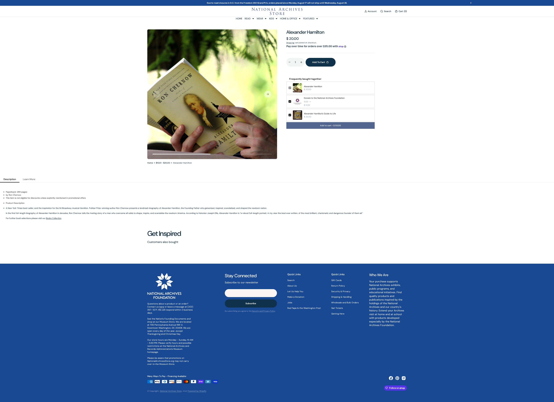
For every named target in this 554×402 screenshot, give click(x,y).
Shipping (290, 43)
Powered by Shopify (197, 391)
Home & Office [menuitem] (288, 18)
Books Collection (53, 218)
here (161, 306)
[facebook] (391, 378)
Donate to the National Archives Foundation (324, 98)
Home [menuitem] (239, 18)
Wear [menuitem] (260, 18)
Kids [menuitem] (271, 18)
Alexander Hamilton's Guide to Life (320, 113)
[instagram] (403, 378)
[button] (371, 11)
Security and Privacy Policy (263, 311)
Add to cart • (330, 125)
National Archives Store (171, 391)
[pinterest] (397, 378)
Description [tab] (9, 179)
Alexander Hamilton (313, 86)
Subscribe (250, 303)
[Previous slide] (83, 3)
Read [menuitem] (248, 18)
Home (150, 162)
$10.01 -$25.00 (163, 162)
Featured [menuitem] (308, 18)
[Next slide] (471, 3)
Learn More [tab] (29, 179)
